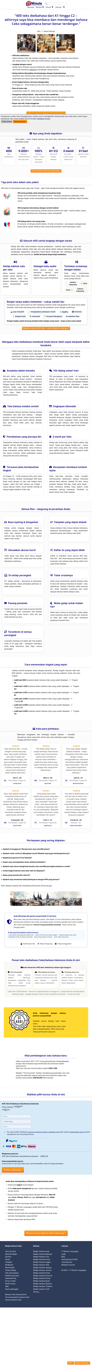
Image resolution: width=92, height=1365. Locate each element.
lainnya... (36, 1292)
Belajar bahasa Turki (41, 1289)
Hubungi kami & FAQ (69, 1259)
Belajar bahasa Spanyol (42, 1284)
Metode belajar (11, 1254)
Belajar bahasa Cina (41, 1257)
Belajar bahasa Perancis (42, 1276)
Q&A (7, 1286)
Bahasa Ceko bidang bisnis (16, 1294)
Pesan (7, 1259)
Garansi (8, 1257)
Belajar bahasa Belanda (42, 1254)
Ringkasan (9, 1265)
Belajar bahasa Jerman (42, 1270)
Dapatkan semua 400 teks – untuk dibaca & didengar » (46, 328)
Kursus (48, 7)
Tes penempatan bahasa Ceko (17, 1297)
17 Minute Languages (69, 1251)
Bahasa (39, 7)
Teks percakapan (12, 1273)
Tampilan (8, 1262)
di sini (49, 886)
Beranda (30, 7)
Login (63, 1254)
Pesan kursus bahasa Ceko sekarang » (46, 1233)
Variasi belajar (10, 1270)
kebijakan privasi (54, 1132)
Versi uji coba (10, 1251)
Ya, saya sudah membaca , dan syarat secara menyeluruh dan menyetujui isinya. (48, 1132)
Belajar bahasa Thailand (42, 1286)
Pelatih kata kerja (12, 1276)
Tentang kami (66, 1262)
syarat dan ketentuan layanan (38, 1132)
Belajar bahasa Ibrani (41, 1259)
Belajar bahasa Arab (41, 1251)
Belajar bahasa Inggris (42, 1262)
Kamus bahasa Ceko (13, 1300)
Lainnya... (59, 7)
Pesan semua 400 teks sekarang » (46, 171)
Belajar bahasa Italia (41, 1265)
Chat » (70, 1363)
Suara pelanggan (12, 1289)
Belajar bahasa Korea (41, 1273)
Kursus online (10, 1281)
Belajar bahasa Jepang (42, 1267)
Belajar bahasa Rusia (41, 1281)
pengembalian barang (76, 1132)
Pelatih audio (10, 1284)
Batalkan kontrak (68, 1265)
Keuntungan (10, 1267)
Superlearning (10, 1278)
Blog (63, 1257)
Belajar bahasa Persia (41, 1278)
